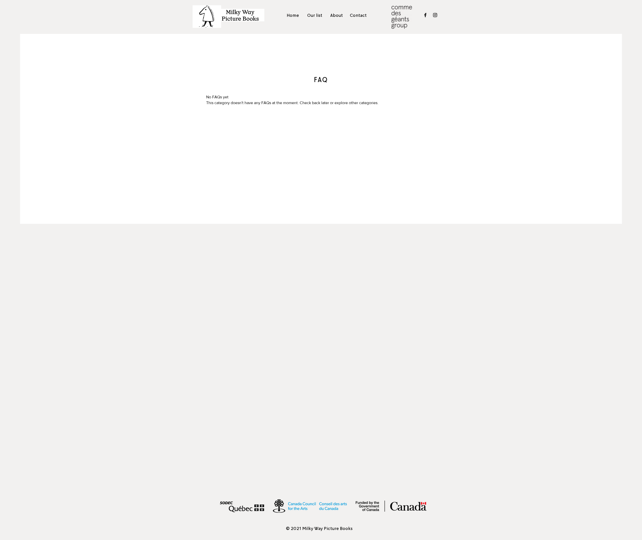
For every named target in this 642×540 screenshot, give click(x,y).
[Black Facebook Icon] (425, 15)
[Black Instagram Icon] (435, 15)
